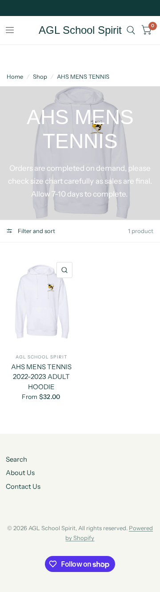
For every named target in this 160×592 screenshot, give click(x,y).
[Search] (131, 30)
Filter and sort (35, 230)
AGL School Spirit (80, 30)
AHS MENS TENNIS (83, 76)
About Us (20, 472)
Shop (40, 76)
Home (15, 76)
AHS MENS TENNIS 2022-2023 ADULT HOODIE (41, 376)
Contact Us (23, 486)
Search (16, 459)
